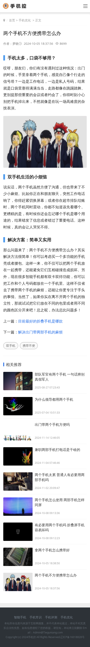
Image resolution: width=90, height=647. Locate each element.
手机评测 (51, 617)
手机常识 (35, 617)
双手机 (10, 345)
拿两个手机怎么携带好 (52, 550)
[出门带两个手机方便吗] (18, 431)
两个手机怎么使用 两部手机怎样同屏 (60, 502)
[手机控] (16, 7)
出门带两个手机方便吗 (52, 424)
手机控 (32, 637)
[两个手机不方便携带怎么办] (18, 582)
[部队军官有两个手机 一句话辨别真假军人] (18, 381)
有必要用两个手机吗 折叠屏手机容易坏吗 (60, 527)
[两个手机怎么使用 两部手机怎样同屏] (18, 506)
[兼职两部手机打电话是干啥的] (18, 456)
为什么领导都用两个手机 (54, 399)
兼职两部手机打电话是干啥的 (57, 449)
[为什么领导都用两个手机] (18, 406)
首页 (12, 20)
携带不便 (29, 345)
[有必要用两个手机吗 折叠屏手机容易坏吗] (18, 532)
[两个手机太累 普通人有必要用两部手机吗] (18, 481)
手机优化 (25, 20)
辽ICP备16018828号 (72, 637)
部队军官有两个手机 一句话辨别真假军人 (60, 377)
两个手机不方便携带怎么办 (56, 575)
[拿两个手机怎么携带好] (18, 557)
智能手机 (20, 617)
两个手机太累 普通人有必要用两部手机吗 (60, 477)
